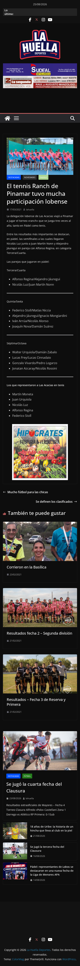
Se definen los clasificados (54, 502)
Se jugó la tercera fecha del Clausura (47, 848)
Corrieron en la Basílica (26, 567)
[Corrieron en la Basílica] (40, 524)
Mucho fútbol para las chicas (27, 492)
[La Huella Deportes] (7, 118)
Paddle (43, 177)
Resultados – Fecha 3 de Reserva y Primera (36, 702)
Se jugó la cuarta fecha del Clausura (34, 787)
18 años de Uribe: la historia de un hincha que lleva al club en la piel (51, 828)
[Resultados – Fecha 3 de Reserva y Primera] (40, 657)
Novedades (29, 177)
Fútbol (27, 776)
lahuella (30, 209)
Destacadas (13, 177)
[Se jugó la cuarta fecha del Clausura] (40, 750)
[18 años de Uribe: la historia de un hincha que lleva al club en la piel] (15, 831)
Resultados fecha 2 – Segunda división (39, 633)
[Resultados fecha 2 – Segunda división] (40, 591)
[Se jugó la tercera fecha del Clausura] (15, 851)
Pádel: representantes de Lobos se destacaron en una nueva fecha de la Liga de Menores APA (51, 870)
